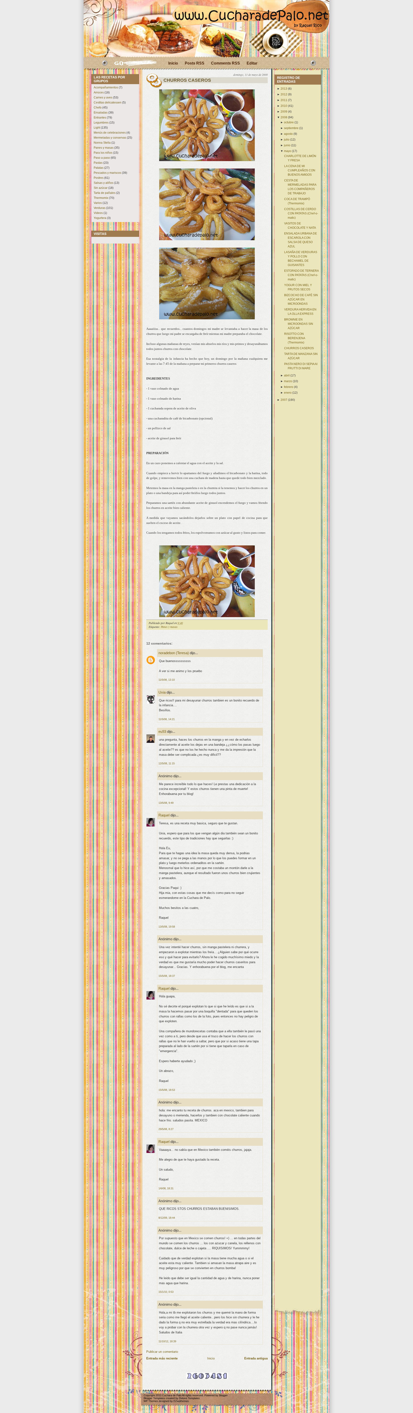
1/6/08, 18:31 (166, 1188)
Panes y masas (104, 147)
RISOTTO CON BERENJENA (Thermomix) (294, 338)
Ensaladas (101, 112)
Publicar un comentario (162, 1351)
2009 (284, 111)
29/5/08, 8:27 (166, 1129)
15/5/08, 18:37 (166, 975)
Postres (98, 177)
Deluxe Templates (189, 1398)
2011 (284, 100)
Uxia (162, 692)
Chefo (98, 107)
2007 (284, 400)
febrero (288, 387)
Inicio (173, 63)
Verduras (99, 208)
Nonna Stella (102, 142)
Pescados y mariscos (107, 172)
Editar (252, 63)
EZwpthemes (181, 1401)
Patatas (98, 167)
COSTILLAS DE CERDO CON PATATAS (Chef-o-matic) (301, 213)
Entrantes (100, 117)
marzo (288, 381)
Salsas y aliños (103, 183)
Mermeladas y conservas (110, 137)
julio (286, 139)
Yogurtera (100, 218)
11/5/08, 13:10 (166, 679)
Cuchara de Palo (171, 1395)
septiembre (291, 128)
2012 (284, 94)
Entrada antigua (256, 1358)
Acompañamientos (106, 87)
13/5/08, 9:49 (166, 802)
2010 (284, 106)
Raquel (163, 815)
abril (287, 375)
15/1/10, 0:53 (166, 1291)
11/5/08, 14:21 (166, 719)
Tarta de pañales (104, 193)
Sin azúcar (101, 188)
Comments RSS (225, 63)
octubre (289, 122)
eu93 (162, 731)
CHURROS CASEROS (187, 80)
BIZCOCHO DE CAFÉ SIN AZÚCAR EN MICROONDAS (301, 299)
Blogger (223, 1395)
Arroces (99, 92)
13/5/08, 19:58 (166, 926)
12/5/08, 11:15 (166, 763)
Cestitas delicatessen (107, 102)
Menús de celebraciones (110, 132)
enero (288, 392)
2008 (284, 117)
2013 (284, 88)
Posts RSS (194, 63)
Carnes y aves (103, 97)
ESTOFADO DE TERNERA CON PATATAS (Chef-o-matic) (301, 275)
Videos (98, 213)
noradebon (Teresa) (173, 653)
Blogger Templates (154, 1398)
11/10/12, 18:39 (167, 1341)
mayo (287, 151)
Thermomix (101, 198)
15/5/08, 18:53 (166, 1089)
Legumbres (101, 122)
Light (97, 127)
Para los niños (103, 152)
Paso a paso (102, 157)
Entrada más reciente (162, 1358)
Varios (98, 203)
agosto (288, 134)
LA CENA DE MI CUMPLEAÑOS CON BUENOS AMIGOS (299, 170)
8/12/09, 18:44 (166, 1217)
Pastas (98, 162)
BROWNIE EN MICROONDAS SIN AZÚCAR (298, 324)
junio (287, 145)
